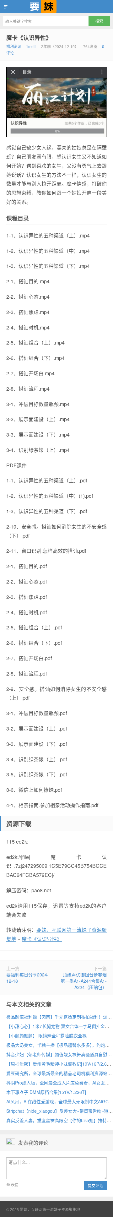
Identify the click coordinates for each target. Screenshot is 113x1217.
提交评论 (95, 1185)
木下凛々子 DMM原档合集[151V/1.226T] (46, 1092)
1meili (31, 46)
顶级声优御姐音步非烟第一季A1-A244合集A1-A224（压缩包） (84, 980)
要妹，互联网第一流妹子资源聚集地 (56, 6)
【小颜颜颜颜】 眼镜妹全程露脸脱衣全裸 (46, 1035)
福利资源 (13, 46)
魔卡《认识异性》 (28, 38)
